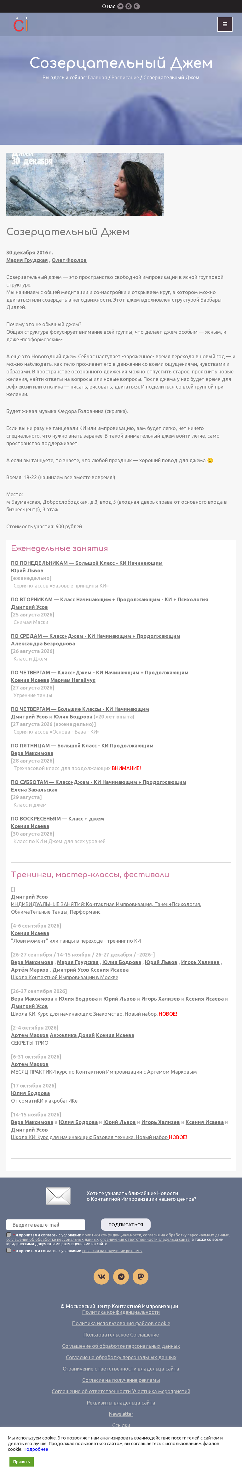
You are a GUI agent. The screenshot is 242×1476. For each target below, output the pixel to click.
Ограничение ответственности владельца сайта (121, 1368)
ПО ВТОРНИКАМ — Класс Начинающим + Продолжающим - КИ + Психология (109, 599)
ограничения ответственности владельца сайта (145, 1239)
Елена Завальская (34, 789)
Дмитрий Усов (29, 607)
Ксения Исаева (30, 680)
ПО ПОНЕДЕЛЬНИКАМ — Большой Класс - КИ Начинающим (87, 563)
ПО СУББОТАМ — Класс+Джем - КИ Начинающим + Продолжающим (98, 782)
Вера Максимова (32, 753)
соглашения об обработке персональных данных (52, 1239)
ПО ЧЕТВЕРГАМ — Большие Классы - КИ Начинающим (80, 709)
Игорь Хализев (200, 962)
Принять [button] (21, 1461)
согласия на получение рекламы (112, 1251)
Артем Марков (30, 1035)
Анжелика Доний (72, 1035)
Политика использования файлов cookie (121, 1323)
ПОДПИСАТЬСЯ (125, 1224)
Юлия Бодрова (73, 716)
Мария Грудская (27, 260)
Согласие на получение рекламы (121, 1380)
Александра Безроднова (43, 643)
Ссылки (121, 1425)
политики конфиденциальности (111, 1235)
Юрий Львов (27, 570)
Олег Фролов (69, 260)
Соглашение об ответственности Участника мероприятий (121, 1391)
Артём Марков (30, 970)
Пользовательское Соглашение (121, 1334)
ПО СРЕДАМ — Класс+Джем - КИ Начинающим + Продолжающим (95, 636)
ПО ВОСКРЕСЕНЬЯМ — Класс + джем (57, 818)
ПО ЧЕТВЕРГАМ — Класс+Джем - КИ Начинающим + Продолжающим (99, 672)
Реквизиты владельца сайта (121, 1402)
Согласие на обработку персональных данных (121, 1357)
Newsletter (121, 1414)
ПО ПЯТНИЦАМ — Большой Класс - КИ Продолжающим (82, 745)
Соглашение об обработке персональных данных (121, 1346)
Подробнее (35, 1449)
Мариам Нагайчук (72, 680)
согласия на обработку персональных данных (186, 1235)
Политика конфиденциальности (121, 1312)
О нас (108, 6)
